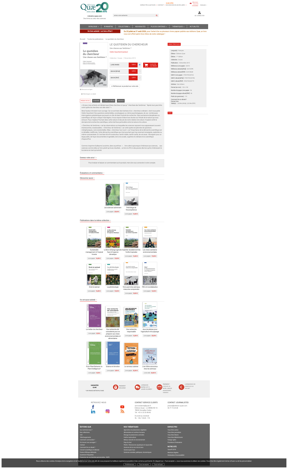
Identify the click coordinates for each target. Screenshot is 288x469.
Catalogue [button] (93, 26)
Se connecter (199, 15)
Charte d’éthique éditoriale (88, 452)
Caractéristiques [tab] (174, 44)
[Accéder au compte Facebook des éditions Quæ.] (93, 407)
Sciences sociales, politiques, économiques (137, 452)
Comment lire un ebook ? (87, 447)
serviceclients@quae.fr (143, 406)
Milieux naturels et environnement (134, 440)
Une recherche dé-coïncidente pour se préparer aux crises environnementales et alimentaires (113, 333)
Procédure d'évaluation (175, 442)
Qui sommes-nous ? (86, 430)
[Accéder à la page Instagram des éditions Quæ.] (107, 411)
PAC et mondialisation (150, 287)
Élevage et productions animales (134, 435)
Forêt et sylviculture (130, 437)
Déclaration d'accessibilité (176, 455)
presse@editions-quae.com (177, 406)
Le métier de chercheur (94, 329)
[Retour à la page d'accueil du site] (94, 7)
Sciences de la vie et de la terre (133, 447)
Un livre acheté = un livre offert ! (100, 31)
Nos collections (85, 432)
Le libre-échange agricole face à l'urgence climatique (113, 252)
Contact (161, 5)
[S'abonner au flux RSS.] (122, 411)
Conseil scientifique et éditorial (89, 450)
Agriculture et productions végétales (135, 430)
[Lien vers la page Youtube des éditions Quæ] (122, 407)
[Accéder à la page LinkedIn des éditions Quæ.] (93, 411)
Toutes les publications (95, 39)
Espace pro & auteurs (147, 5)
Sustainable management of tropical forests (94, 252)
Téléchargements (85, 437)
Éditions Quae (180, 53)
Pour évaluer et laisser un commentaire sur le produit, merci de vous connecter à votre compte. (122, 163)
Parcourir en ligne (86, 89)
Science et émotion (113, 366)
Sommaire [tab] (96, 100)
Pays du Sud (127, 442)
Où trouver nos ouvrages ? (88, 442)
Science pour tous (129, 450)
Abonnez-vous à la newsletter (195, 3)
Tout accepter (144, 464)
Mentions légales (173, 452)
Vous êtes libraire (173, 435)
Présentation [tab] (85, 100)
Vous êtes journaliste (174, 432)
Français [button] (203, 5)
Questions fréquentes (87, 455)
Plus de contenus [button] (158, 26)
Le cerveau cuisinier (131, 366)
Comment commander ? (87, 440)
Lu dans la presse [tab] (108, 100)
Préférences (129, 464)
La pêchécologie (113, 287)
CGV (81, 435)
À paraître (108, 26)
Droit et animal (94, 287)
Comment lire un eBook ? (179, 99)
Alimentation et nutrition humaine (134, 432)
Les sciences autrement (112, 207)
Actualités (194, 26)
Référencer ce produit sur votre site (125, 86)
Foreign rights (172, 440)
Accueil (82, 39)
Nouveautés (140, 26)
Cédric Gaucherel (116, 52)
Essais (120, 58)
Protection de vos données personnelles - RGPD (95, 457)
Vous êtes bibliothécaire (175, 437)
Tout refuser (158, 464)
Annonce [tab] (121, 100)
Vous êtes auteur (173, 430)
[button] (122, 156)
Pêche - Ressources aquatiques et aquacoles (138, 445)
